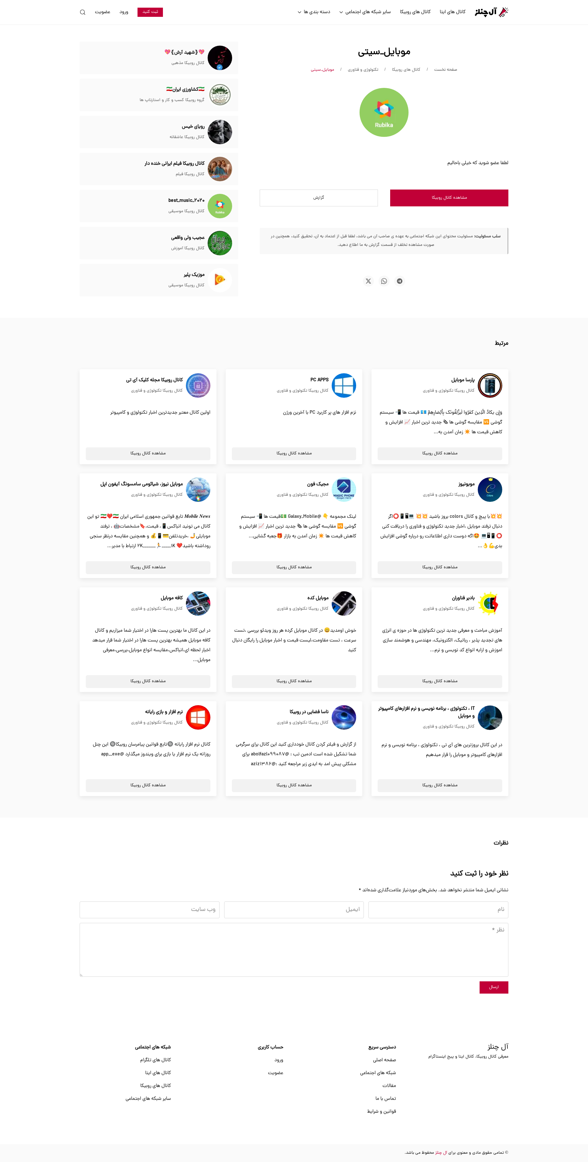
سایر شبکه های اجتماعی (148, 1099)
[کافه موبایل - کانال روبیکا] (198, 603)
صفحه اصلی (384, 1060)
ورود (123, 12)
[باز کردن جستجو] (83, 12)
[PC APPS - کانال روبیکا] (344, 385)
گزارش (318, 198)
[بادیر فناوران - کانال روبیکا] (490, 603)
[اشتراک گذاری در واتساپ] (384, 281)
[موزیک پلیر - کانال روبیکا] (220, 280)
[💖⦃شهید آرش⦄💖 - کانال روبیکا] (220, 58)
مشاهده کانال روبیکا (449, 198)
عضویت (102, 12)
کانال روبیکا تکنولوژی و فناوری (449, 391)
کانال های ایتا (453, 12)
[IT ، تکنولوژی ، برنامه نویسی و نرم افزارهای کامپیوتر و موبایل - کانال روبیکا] (490, 718)
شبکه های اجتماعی (378, 1073)
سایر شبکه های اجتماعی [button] (368, 12)
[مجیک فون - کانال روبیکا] (344, 490)
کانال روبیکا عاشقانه (187, 137)
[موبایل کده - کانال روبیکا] (344, 603)
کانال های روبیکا (415, 12)
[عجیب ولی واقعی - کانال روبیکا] (220, 243)
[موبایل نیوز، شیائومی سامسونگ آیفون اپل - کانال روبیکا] (198, 490)
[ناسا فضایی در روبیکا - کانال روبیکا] (344, 717)
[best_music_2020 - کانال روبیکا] (220, 206)
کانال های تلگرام (155, 1060)
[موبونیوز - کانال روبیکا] (490, 490)
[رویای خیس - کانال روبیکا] (220, 132)
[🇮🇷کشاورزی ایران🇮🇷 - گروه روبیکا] (220, 95)
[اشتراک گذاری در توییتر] (368, 281)
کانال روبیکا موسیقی (186, 211)
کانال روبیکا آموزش (188, 248)
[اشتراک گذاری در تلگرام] (399, 281)
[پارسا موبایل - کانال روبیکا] (490, 385)
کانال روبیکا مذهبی (188, 63)
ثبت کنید (150, 12)
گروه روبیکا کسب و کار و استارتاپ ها (172, 100)
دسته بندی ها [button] (317, 12)
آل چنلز (498, 1047)
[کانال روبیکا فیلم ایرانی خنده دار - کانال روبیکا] (220, 169)
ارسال (494, 987)
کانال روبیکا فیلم (190, 174)
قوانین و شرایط (381, 1111)
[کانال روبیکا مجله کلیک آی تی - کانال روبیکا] (198, 385)
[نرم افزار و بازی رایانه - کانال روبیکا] (198, 717)
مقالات (389, 1086)
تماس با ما (385, 1099)
